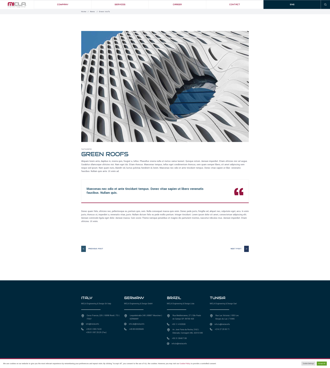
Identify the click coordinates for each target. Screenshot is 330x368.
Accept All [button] (321, 363)
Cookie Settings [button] (308, 363)
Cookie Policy (185, 363)
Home (83, 11)
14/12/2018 (86, 149)
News (92, 11)
